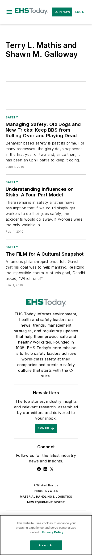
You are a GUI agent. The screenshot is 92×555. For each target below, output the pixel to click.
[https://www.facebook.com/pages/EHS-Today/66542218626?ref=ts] (39, 469)
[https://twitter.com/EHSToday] (51, 469)
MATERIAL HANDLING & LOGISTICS (46, 496)
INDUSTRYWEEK (46, 491)
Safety (12, 117)
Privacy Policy (52, 532)
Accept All (46, 545)
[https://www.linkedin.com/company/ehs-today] (45, 469)
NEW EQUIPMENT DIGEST (46, 502)
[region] (46, 535)
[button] (9, 12)
